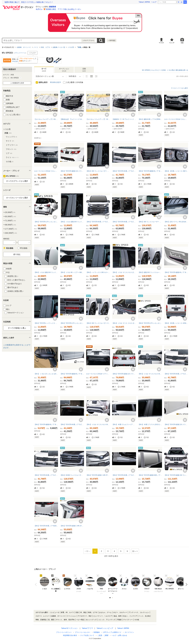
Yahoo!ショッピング (105, 628)
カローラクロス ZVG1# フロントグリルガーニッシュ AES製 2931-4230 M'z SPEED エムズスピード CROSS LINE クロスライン (46, 171)
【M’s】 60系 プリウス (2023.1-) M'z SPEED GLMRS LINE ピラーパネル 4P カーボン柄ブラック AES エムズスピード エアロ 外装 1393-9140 (150, 424)
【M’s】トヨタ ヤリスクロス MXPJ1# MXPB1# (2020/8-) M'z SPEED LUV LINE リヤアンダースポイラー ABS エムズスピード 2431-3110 (98, 424)
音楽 (77, 612)
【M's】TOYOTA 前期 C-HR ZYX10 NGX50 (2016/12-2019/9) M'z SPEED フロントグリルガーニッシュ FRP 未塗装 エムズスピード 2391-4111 (98, 475)
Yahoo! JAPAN (144, 2)
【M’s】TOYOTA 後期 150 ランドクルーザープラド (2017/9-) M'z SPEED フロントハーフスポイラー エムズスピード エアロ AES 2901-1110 (176, 475)
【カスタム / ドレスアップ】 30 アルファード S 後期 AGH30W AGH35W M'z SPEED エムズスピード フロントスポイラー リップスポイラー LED (98, 119)
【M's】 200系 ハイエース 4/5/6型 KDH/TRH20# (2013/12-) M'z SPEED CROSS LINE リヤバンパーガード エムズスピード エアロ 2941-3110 (176, 323)
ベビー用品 (80, 620)
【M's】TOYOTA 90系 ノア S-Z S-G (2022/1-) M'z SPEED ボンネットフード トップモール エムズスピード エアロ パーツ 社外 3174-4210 (124, 171)
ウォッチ (171, 42)
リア (9, 153)
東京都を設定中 (55, 82)
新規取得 (52, 7)
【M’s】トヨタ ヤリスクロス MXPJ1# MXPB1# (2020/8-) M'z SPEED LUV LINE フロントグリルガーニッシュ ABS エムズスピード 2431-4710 (150, 374)
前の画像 (36, 584)
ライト (12, 157)
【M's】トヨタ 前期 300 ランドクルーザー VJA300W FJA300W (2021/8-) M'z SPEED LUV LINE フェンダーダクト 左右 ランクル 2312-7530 (46, 272)
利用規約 (97, 632)
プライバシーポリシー (64, 632)
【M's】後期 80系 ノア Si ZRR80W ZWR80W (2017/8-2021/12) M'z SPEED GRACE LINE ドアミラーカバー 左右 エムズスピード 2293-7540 (150, 119)
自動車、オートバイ (24, 47)
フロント (11, 149)
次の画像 (186, 584)
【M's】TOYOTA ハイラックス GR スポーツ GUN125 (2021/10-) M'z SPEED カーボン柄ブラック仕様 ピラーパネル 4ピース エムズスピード (46, 323)
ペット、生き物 (144, 616)
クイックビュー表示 (96, 76)
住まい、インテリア (130, 616)
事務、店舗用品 (41, 620)
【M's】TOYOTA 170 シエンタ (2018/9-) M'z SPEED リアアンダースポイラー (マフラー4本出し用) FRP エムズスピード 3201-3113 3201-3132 (46, 222)
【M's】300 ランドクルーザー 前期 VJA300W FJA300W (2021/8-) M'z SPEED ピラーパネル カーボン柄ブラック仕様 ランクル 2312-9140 (98, 171)
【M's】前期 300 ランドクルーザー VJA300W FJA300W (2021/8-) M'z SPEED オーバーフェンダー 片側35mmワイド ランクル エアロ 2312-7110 (150, 272)
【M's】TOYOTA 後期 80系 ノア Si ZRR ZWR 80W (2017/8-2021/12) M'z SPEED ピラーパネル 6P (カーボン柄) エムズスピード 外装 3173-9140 (150, 475)
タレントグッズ (91, 620)
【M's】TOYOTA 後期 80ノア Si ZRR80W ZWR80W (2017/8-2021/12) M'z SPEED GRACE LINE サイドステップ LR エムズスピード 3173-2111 (72, 374)
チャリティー (128, 620)
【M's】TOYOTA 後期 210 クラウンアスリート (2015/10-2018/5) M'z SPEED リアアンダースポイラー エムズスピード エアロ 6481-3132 (72, 171)
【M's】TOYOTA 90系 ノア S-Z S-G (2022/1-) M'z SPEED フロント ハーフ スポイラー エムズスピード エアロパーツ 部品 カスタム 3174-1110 (98, 222)
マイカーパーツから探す (179, 88)
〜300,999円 (10, 233)
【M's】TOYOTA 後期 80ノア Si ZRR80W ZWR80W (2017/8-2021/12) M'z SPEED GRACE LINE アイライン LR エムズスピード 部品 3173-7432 (176, 272)
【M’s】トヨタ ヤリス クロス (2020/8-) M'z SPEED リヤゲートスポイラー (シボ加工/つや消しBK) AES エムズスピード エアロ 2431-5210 (124, 323)
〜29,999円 (9, 212)
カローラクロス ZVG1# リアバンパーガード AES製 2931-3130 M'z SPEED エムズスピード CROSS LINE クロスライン (98, 374)
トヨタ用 (71, 47)
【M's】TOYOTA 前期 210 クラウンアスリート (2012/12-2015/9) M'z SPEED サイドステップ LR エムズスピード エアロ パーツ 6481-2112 (176, 424)
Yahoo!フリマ (87, 628)
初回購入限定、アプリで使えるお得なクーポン (63, 9)
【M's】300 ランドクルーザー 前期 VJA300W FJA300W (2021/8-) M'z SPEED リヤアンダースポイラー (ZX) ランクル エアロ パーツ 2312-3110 (150, 222)
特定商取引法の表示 (70, 635)
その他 (9, 161)
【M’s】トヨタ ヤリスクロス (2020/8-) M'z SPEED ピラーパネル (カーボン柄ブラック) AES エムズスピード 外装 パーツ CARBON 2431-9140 (124, 272)
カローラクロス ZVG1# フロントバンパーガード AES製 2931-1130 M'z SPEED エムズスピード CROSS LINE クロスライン (176, 119)
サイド (10, 141)
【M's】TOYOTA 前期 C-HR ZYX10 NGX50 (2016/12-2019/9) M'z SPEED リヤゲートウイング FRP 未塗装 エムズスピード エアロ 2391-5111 (72, 526)
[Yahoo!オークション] (18, 6)
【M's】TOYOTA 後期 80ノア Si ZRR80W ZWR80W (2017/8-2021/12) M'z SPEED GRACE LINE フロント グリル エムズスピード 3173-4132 (150, 171)
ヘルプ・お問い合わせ (119, 635)
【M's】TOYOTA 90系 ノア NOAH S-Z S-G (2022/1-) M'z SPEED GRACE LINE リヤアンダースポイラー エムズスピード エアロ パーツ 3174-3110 (46, 526)
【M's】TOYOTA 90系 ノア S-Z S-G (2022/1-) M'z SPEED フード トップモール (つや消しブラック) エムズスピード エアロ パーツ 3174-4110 (46, 475)
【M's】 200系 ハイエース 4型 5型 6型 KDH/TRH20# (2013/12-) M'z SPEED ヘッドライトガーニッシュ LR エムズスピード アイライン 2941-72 (176, 171)
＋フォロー (32, 53)
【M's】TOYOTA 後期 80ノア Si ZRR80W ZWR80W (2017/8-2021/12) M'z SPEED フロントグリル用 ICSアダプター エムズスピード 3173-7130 (46, 424)
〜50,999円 (9, 216)
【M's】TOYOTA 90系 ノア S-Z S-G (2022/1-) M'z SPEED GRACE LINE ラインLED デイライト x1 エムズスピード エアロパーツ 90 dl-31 (124, 475)
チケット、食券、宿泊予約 (65, 620)
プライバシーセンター (82, 632)
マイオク (161, 42)
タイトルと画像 (87, 76)
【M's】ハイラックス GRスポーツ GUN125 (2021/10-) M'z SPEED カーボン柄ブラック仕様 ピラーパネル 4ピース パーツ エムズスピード (98, 272)
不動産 (119, 620)
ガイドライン (129, 632)
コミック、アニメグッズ (106, 620)
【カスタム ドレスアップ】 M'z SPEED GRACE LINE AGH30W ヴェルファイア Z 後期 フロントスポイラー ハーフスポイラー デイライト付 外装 (46, 119)
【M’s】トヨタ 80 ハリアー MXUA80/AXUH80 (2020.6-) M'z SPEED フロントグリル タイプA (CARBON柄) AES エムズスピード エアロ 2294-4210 (72, 272)
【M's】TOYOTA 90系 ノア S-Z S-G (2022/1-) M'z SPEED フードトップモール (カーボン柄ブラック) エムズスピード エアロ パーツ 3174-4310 (176, 374)
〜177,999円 (10, 229)
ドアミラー (12, 145)
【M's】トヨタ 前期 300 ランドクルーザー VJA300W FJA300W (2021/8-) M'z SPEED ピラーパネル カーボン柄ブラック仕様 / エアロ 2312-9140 (72, 222)
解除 (20, 78)
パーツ (35, 47)
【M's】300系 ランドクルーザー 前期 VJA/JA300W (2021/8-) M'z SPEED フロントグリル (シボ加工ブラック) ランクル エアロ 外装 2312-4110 (72, 475)
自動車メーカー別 (59, 47)
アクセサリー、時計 (85, 616)
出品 (182, 42)
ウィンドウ (11, 137)
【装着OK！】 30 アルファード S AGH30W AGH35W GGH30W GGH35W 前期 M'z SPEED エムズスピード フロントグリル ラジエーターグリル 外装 (124, 119)
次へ (134, 551)
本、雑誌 (83, 612)
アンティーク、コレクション (139, 612)
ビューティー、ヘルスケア (102, 616)
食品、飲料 (117, 616)
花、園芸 (51, 620)
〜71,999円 (9, 221)
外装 (79, 47)
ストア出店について (87, 635)
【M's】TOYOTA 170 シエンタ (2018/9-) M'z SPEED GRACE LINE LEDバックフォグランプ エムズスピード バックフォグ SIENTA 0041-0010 (72, 323)
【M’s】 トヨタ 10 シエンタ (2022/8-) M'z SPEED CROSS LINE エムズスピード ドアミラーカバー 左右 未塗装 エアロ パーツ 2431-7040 (46, 374)
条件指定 (112, 40)
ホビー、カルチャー (120, 612)
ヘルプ (153, 2)
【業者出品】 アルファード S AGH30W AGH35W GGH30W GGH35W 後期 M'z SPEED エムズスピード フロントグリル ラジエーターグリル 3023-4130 (72, 119)
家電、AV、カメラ (67, 612)
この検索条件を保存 (17, 83)
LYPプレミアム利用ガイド (112, 632)
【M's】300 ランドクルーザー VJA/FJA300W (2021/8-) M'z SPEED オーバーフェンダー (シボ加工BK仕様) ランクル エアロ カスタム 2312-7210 (98, 323)
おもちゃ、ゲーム (105, 612)
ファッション (71, 616)
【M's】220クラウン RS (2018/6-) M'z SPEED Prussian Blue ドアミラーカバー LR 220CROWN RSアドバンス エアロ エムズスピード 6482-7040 (176, 222)
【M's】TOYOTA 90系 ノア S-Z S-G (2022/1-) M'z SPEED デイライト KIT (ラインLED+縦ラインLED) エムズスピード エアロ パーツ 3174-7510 (124, 222)
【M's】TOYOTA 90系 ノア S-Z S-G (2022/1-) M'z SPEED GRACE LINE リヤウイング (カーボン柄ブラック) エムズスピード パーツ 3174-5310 (72, 424)
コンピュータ (54, 612)
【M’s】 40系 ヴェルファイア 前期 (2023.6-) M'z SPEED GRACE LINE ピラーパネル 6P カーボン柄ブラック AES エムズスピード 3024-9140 (124, 424)
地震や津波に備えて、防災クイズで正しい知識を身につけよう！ (29, 2)
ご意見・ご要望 (102, 635)
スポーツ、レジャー (43, 616)
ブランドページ (19, 53)
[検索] (185, 2)
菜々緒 (180, 2)
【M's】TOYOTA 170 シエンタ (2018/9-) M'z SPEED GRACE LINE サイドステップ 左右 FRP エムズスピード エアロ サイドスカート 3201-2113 (150, 323)
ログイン (39, 9)
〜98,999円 (9, 225)
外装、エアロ (45, 47)
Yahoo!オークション (69, 628)
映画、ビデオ (92, 612)
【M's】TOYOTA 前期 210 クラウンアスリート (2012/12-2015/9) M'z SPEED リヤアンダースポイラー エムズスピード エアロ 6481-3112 (124, 374)
